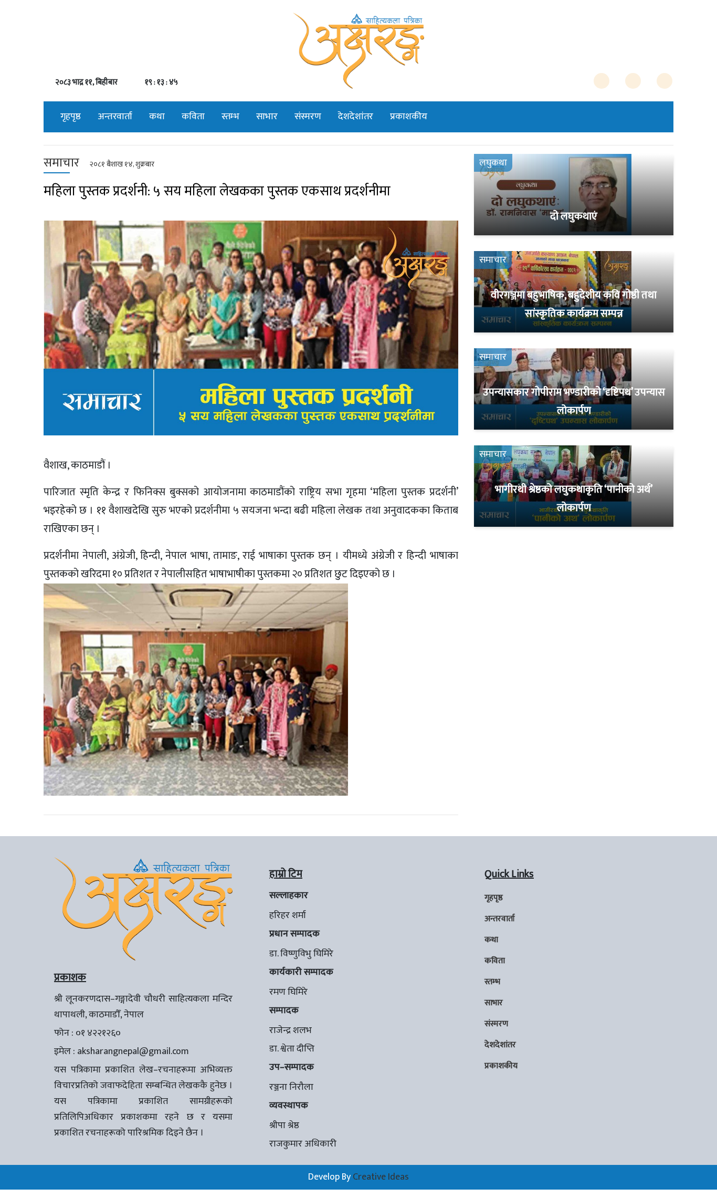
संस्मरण (307, 116)
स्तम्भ (230, 116)
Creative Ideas (381, 1177)
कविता (193, 116)
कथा (157, 116)
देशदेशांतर (355, 116)
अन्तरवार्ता (115, 116)
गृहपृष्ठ (70, 116)
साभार (267, 116)
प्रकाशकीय (408, 116)
